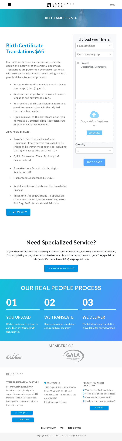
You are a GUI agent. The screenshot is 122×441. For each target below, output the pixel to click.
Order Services (23, 420)
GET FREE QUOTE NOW (60, 268)
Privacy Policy (48, 428)
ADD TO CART (94, 162)
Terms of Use (74, 428)
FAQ (62, 428)
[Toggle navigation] (9, 4)
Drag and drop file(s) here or (94, 127)
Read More (99, 408)
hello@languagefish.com (55, 402)
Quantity (80, 144)
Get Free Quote (22, 413)
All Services (19, 212)
